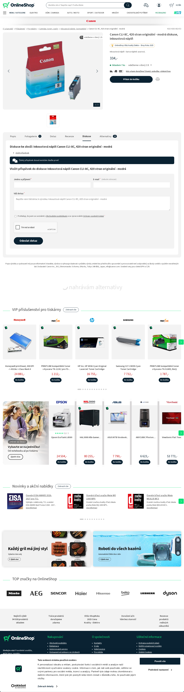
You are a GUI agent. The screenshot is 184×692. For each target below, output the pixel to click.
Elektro (34, 12)
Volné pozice (99, 649)
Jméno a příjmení (23, 179)
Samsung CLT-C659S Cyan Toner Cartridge (128, 368)
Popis (13, 136)
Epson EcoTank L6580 (61, 437)
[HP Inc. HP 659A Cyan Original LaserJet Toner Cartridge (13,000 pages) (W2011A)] (92, 341)
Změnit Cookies (145, 652)
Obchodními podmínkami (56, 216)
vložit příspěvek (22, 153)
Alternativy (105, 136)
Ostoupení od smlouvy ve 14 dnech (64, 652)
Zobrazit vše (71, 309)
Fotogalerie (31, 136)
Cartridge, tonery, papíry (48, 29)
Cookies (142, 649)
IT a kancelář (8, 29)
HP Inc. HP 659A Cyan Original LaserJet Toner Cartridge (92, 368)
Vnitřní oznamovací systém (150, 646)
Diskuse (87, 136)
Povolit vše (160, 661)
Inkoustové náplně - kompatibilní (73, 29)
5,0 (62, 433)
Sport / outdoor (95, 12)
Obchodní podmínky (58, 643)
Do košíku (19, 380)
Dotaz (53, 136)
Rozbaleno (161, 12)
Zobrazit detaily (45, 686)
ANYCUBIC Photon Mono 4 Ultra (145, 439)
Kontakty (98, 643)
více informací (31, 508)
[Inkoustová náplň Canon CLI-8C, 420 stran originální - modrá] (53, 120)
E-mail (104, 179)
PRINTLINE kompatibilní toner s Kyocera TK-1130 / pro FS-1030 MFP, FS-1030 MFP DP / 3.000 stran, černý (55, 371)
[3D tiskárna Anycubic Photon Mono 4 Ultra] (145, 417)
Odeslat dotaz (28, 241)
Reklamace (54, 646)
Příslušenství (20, 29)
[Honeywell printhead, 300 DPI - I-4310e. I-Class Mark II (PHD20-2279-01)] (19, 341)
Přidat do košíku (131, 79)
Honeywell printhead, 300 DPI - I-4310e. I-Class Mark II (19, 368)
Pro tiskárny (32, 29)
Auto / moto (73, 12)
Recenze (69, 136)
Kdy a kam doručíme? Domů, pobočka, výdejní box (148, 71)
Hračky (115, 12)
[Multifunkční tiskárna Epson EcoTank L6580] (62, 417)
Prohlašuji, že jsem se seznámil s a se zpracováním (61, 216)
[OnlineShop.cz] (18, 5)
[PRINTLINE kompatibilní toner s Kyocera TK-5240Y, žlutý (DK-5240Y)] (164, 341)
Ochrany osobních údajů (93, 216)
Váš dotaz (19, 193)
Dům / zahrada (52, 12)
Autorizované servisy (58, 649)
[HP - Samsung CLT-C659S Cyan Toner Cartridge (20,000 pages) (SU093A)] (128, 341)
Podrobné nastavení (158, 669)
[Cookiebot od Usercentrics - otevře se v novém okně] (18, 686)
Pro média (98, 652)
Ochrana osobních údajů (149, 643)
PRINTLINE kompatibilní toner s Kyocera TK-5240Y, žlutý (164, 368)
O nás (96, 646)
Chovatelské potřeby (137, 12)
